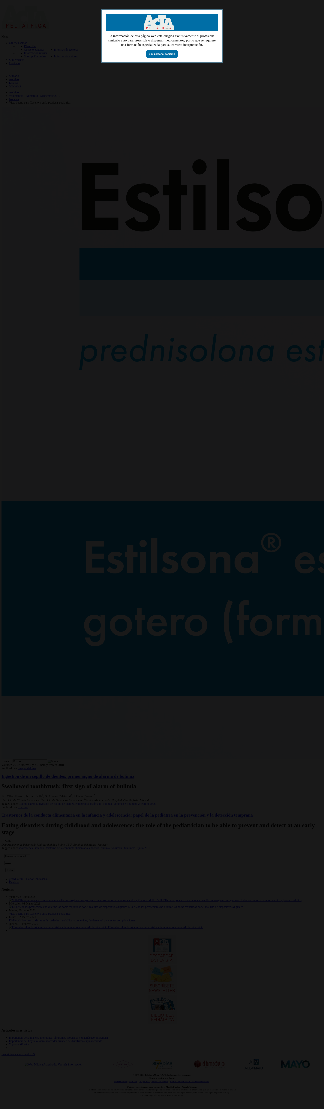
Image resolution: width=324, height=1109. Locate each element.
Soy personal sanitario (162, 54)
